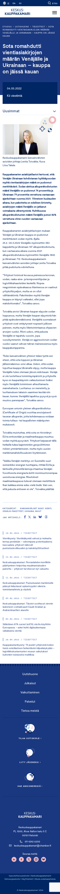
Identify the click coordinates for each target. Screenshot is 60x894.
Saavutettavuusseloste (19, 875)
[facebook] (25, 517)
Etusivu (7, 26)
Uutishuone (22, 26)
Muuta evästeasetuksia (45, 879)
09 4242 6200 (32, 841)
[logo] (17, 12)
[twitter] (29, 517)
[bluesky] (40, 517)
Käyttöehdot (27, 879)
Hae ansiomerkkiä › (30, 786)
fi (8, 3)
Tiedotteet (38, 26)
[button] (52, 3)
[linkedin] (34, 517)
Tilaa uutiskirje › (30, 738)
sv (20, 3)
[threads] (46, 517)
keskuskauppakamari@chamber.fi (32, 845)
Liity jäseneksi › (30, 762)
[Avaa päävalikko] (54, 11)
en (14, 3)
